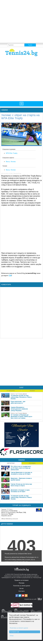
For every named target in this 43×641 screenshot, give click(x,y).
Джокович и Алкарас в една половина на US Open (20, 490)
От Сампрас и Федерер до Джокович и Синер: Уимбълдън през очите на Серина (21, 416)
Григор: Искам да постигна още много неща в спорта (21, 484)
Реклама (21, 583)
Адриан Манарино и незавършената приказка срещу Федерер (19, 409)
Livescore (15, 519)
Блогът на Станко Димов (19, 394)
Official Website (6, 519)
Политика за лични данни (21, 586)
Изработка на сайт (30, 599)
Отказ (12, 635)
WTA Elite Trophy (11, 153)
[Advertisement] (21, 21)
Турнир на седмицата (21, 505)
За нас (21, 588)
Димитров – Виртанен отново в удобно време (21, 479)
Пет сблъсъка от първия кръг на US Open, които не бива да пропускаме (21, 468)
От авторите (11, 390)
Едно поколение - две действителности (18, 402)
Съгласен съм (14, 632)
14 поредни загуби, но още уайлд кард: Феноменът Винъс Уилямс (21, 397)
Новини (4, 110)
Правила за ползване (21, 580)
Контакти (22, 591)
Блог (21, 387)
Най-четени (10, 463)
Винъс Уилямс (11, 161)
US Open (9, 509)
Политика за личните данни (19, 628)
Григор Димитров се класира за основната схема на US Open (21, 473)
